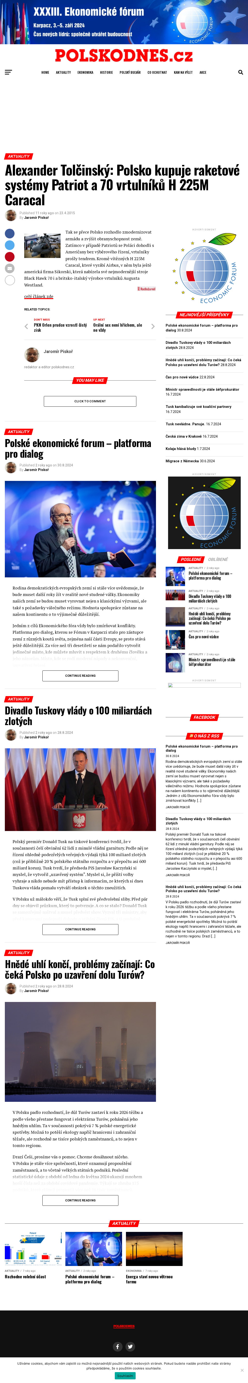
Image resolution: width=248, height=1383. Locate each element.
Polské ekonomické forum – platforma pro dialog (202, 748)
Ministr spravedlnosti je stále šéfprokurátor (202, 390)
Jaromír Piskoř (36, 218)
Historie (106, 72)
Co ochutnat (157, 72)
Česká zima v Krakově (184, 436)
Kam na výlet (183, 72)
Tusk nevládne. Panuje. (185, 424)
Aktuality (63, 72)
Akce (203, 72)
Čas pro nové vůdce (182, 377)
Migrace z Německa (182, 461)
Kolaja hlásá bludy (181, 449)
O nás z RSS (206, 736)
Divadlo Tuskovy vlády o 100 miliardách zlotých (198, 821)
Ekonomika (85, 72)
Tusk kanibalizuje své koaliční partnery (198, 407)
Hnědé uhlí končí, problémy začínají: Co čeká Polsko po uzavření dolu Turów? (203, 889)
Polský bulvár (130, 72)
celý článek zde (38, 296)
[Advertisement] (124, 117)
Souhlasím (125, 1376)
